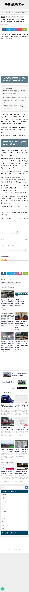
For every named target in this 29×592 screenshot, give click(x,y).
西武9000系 (16, 16)
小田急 (3, 518)
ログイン (25, 239)
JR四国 (3, 504)
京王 (3, 521)
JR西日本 (4, 501)
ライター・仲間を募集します (18, 9)
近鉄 (3, 525)
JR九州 (3, 508)
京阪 (3, 528)
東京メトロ (4, 515)
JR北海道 (4, 511)
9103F (22, 16)
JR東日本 (4, 494)
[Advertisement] (14, 57)
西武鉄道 (3, 16)
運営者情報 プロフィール (6, 9)
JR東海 (3, 498)
